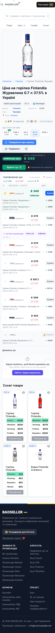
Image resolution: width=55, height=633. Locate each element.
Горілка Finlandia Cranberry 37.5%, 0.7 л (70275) (21, 225)
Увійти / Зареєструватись (28, 372)
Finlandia (17, 108)
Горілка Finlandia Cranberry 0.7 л (16, 270)
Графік (34, 25)
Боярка (14, 115)
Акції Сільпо (36, 558)
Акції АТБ (34, 562)
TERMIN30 (42, 234)
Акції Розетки (37, 567)
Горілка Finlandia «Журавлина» (15, 200)
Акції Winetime (37, 571)
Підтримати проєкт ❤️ (13, 538)
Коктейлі (6, 592)
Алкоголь (8, 81)
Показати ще (15, 438)
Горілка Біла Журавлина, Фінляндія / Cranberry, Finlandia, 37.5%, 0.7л (21, 252)
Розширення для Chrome (21, 532)
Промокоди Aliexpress (13, 575)
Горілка (21, 81)
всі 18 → (6, 237)
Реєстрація (45, 4)
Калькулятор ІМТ (11, 608)
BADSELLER (12, 512)
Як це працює (37, 597)
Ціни (22, 25)
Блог (32, 592)
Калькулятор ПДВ (11, 604)
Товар (9, 25)
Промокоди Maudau (12, 562)
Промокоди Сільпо (11, 567)
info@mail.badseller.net (40, 625)
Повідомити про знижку (21, 142)
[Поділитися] (26, 149)
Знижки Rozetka (10, 558)
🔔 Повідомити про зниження (40, 167)
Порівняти (14, 149)
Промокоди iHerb (11, 571)
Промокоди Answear (12, 580)
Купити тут (12, 167)
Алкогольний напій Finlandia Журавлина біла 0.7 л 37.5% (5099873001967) (21, 325)
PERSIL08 (30, 234)
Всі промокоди (9, 553)
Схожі (46, 25)
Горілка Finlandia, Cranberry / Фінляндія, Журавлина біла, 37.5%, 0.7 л (21, 306)
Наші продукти (37, 601)
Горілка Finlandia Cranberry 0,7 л (16, 288)
